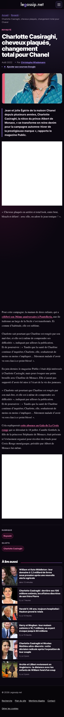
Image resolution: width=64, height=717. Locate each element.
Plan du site (20, 701)
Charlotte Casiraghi (13, 548)
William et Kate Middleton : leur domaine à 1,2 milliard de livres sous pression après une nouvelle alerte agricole (37, 573)
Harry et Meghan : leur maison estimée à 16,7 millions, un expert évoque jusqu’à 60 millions (37, 628)
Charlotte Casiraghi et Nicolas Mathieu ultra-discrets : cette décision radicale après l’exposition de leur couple (39, 647)
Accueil (5, 15)
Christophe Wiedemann (33, 62)
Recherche (7, 701)
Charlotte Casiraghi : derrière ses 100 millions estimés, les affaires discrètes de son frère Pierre (39, 593)
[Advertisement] (32, 173)
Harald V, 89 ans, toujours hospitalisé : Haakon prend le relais (39, 610)
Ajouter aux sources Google (21, 66)
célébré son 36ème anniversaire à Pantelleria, (27, 316)
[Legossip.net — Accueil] (32, 4)
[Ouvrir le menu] (59, 4)
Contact (51, 701)
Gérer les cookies (10, 708)
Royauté (15, 15)
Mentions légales (37, 701)
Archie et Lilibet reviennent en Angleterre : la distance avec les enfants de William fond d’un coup (37, 667)
